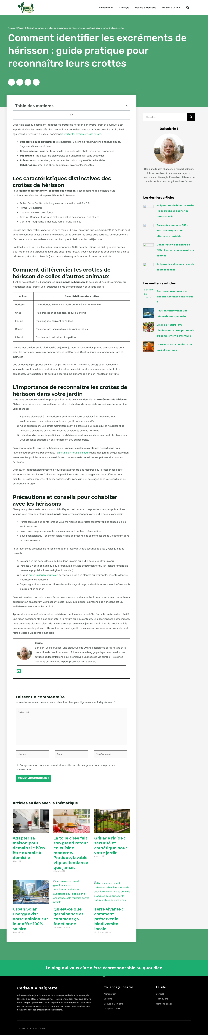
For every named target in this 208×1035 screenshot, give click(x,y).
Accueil (11, 28)
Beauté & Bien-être (145, 7)
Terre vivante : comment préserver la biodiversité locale (108, 919)
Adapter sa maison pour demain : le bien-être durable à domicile (29, 848)
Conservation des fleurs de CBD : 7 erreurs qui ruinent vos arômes (175, 250)
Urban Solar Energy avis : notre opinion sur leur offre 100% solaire (30, 919)
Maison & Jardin (171, 7)
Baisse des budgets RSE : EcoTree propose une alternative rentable (172, 230)
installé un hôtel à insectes (74, 452)
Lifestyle (124, 7)
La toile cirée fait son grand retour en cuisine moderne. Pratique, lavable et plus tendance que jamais (70, 853)
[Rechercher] (191, 117)
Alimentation (106, 7)
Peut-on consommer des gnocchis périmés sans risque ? (175, 297)
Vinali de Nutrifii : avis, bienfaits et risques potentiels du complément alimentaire (175, 330)
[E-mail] (19, 672)
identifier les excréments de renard (81, 134)
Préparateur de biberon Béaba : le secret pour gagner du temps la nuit (175, 211)
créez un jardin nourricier (43, 575)
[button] (188, 8)
